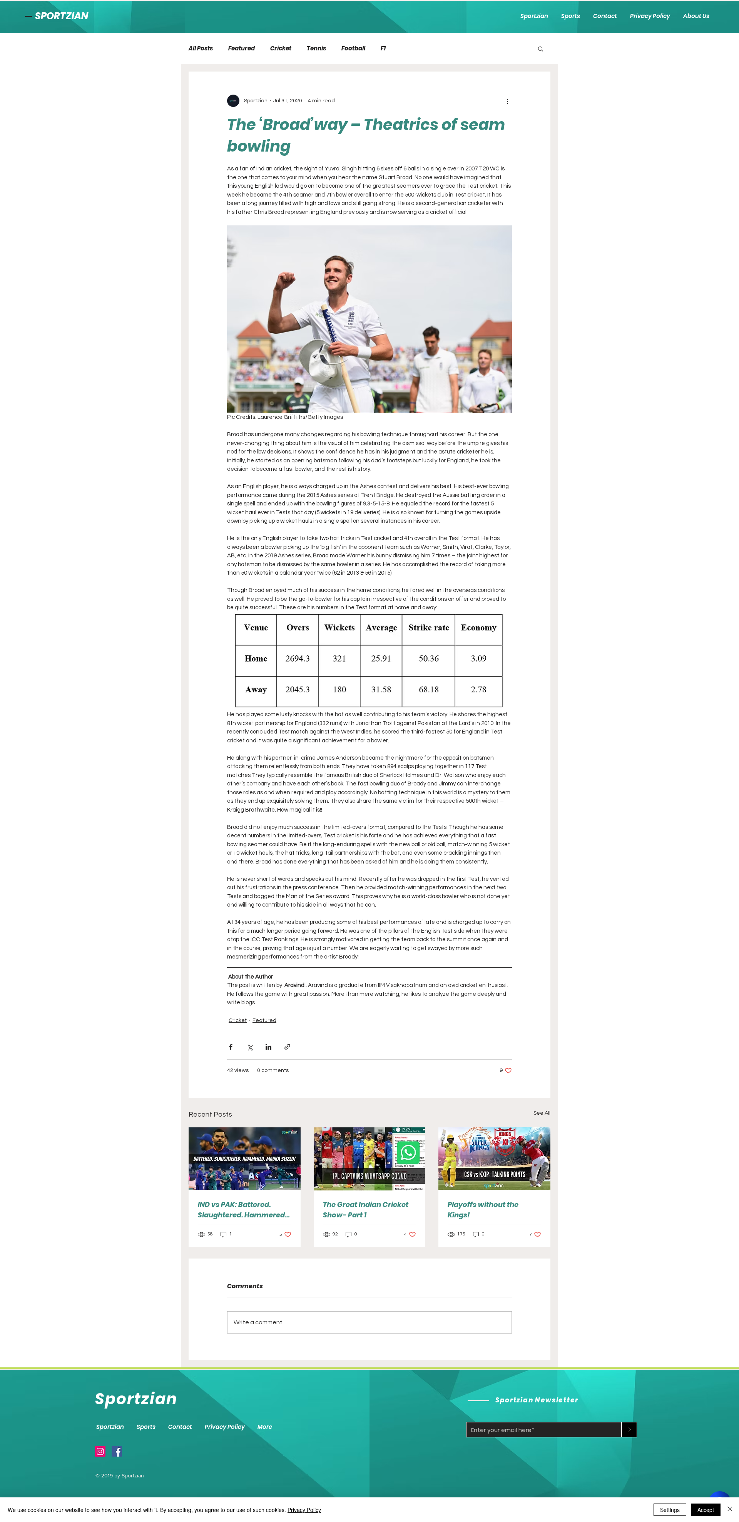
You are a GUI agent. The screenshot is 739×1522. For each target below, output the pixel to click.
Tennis (316, 48)
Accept (705, 1510)
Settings (670, 1510)
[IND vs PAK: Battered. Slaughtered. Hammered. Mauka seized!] (245, 1158)
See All (541, 1113)
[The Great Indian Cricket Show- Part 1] (370, 1158)
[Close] (729, 1510)
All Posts (201, 48)
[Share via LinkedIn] (268, 1046)
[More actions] (507, 100)
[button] (540, 48)
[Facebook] (117, 1451)
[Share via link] (287, 1046)
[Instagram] (100, 1451)
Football (353, 48)
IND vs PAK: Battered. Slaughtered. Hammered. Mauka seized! (242, 1210)
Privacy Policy (304, 1510)
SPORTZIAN (62, 16)
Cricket (280, 48)
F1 (383, 48)
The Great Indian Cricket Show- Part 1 (365, 1210)
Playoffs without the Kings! (483, 1210)
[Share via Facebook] (230, 1046)
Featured (241, 48)
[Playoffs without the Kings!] (494, 1158)
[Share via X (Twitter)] (249, 1046)
